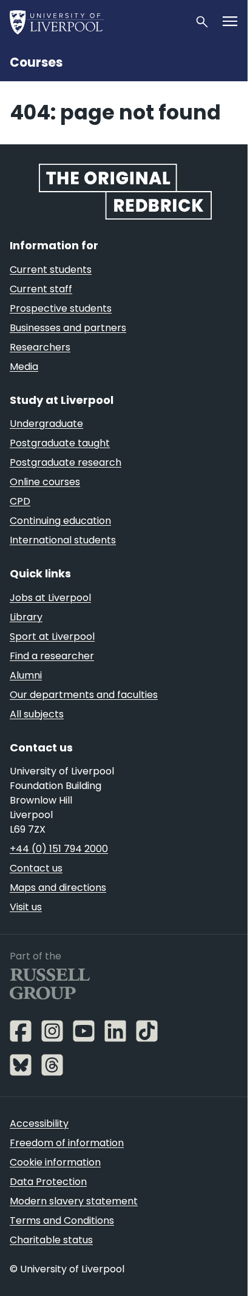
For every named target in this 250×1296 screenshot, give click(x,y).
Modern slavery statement (74, 1201)
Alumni (26, 675)
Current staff (41, 289)
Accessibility (39, 1123)
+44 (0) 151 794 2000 (59, 849)
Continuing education (60, 521)
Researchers (40, 347)
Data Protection (48, 1182)
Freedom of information (67, 1143)
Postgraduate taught (60, 443)
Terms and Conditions (62, 1220)
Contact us (36, 868)
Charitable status (51, 1240)
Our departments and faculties (84, 695)
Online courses (45, 482)
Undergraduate (46, 424)
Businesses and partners (68, 328)
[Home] (97, 22)
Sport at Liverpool (52, 636)
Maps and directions (58, 888)
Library (26, 617)
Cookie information (55, 1162)
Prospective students (61, 308)
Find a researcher (52, 656)
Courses (36, 62)
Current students (51, 270)
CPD (20, 501)
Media (24, 367)
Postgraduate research (65, 462)
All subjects (37, 714)
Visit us (26, 907)
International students (63, 540)
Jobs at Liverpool (50, 598)
